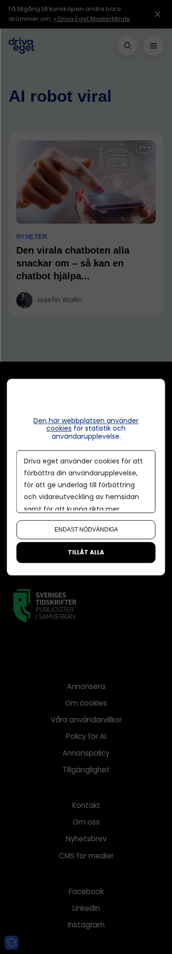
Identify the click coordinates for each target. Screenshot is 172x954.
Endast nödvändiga (86, 529)
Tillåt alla (86, 552)
